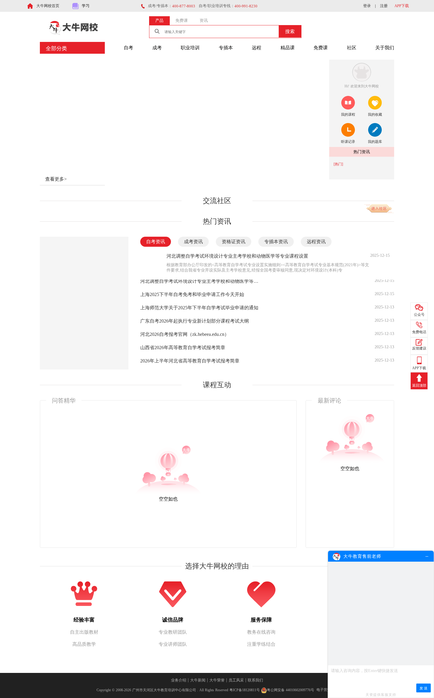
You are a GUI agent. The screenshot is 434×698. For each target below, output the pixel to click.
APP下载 (401, 6)
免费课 (321, 47)
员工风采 (236, 680)
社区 (351, 47)
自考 (128, 47)
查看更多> (56, 179)
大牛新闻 (197, 680)
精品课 (287, 47)
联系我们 (255, 680)
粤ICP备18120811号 (244, 690)
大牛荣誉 (217, 680)
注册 (384, 6)
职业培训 (190, 47)
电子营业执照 (327, 690)
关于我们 (384, 47)
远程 (256, 47)
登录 (367, 6)
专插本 (226, 47)
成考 (157, 47)
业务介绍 (178, 680)
